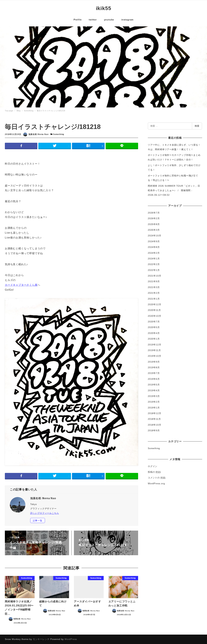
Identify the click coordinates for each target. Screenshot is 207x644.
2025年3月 (154, 230)
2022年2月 (154, 264)
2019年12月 (154, 344)
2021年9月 (154, 281)
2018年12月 (154, 413)
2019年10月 (154, 356)
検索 (197, 126)
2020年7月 (154, 321)
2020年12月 (154, 304)
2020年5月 (154, 327)
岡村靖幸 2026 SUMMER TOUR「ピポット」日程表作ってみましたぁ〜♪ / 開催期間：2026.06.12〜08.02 (174, 190)
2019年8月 (154, 367)
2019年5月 (154, 384)
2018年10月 (154, 425)
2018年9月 (154, 430)
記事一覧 (37, 520)
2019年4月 (154, 390)
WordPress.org (156, 483)
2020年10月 (154, 316)
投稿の (154, 472)
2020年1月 (154, 338)
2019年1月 (154, 407)
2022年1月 (154, 270)
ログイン (152, 466)
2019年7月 (154, 373)
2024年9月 (154, 241)
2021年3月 (154, 287)
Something (58, 134)
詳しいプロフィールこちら (44, 513)
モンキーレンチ (41, 639)
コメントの (156, 477)
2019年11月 (154, 350)
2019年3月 (154, 396)
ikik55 (103, 8)
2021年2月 (154, 293)
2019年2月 (154, 401)
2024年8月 (154, 247)
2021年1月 (154, 298)
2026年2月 (154, 218)
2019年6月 (154, 379)
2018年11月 (154, 419)
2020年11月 (154, 310)
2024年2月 (154, 253)
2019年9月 (154, 361)
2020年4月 (154, 333)
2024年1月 (154, 258)
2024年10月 (154, 235)
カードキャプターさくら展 (21, 285)
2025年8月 (154, 224)
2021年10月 (154, 275)
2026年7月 (154, 212)
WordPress (71, 639)
